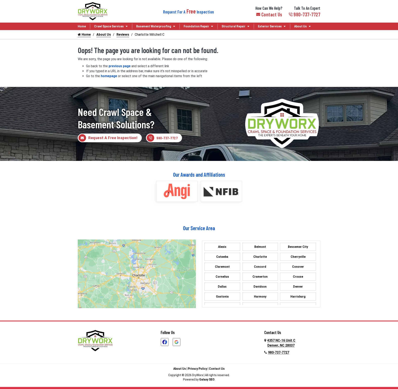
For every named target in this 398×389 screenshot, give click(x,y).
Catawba (222, 256)
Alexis (222, 246)
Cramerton (260, 276)
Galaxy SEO (207, 379)
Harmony (260, 296)
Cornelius (222, 276)
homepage (109, 76)
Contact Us (271, 14)
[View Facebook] (165, 342)
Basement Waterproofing (153, 26)
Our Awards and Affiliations (199, 174)
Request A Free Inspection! (112, 138)
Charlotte (260, 256)
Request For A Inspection (188, 11)
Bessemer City (298, 246)
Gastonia (222, 296)
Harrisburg (298, 296)
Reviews (122, 34)
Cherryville (298, 256)
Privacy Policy (197, 368)
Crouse (298, 276)
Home (82, 26)
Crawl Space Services (109, 26)
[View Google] (176, 342)
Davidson (260, 286)
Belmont (260, 246)
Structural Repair (233, 26)
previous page (120, 66)
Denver (298, 286)
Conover (298, 266)
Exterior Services (270, 26)
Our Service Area (199, 228)
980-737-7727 (307, 14)
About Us (300, 26)
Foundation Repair (196, 26)
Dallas (222, 286)
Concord (260, 266)
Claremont (222, 266)
